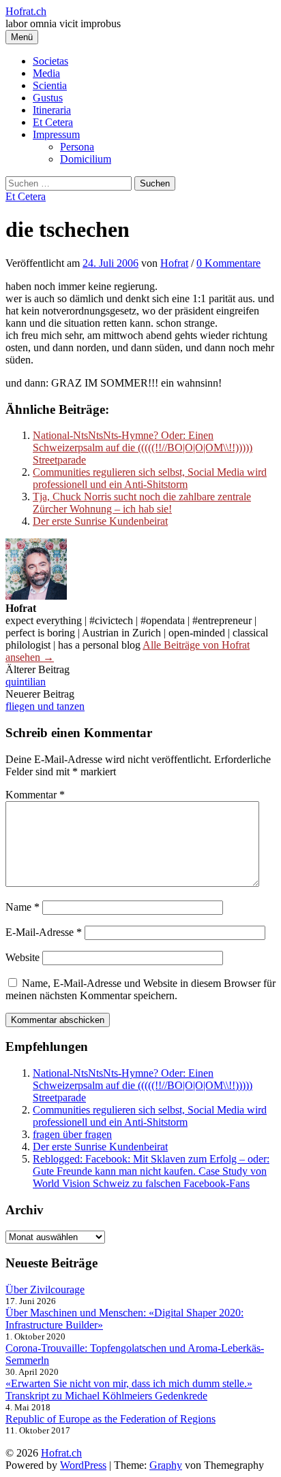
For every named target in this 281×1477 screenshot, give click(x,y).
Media (46, 73)
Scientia (50, 85)
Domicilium (85, 159)
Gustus (48, 97)
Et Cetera (53, 122)
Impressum (56, 134)
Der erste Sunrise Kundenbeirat (100, 521)
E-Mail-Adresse (43, 932)
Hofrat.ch (25, 11)
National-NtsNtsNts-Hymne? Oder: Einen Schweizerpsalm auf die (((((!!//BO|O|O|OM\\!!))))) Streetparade (142, 447)
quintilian (25, 681)
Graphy (165, 1465)
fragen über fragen (72, 1134)
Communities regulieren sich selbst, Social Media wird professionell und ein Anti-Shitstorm (150, 478)
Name (22, 907)
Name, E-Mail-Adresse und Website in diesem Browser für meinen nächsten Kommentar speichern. (140, 989)
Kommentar (35, 794)
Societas (50, 61)
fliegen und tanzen (45, 706)
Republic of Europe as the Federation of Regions (110, 1419)
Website (22, 957)
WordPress (83, 1465)
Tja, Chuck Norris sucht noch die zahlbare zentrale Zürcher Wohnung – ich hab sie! (142, 503)
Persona (77, 146)
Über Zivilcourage (45, 1289)
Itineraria (52, 110)
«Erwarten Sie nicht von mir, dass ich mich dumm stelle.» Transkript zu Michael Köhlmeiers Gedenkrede (128, 1389)
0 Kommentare (228, 263)
